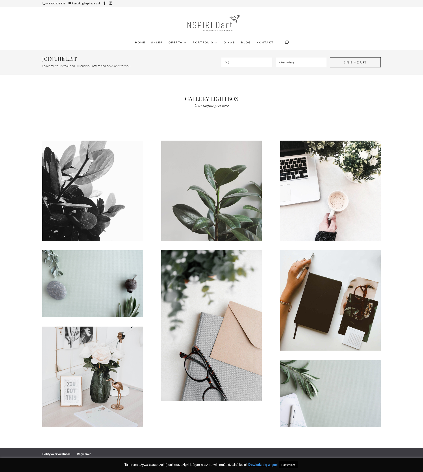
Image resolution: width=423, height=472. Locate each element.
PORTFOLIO (203, 42)
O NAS (229, 42)
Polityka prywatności (56, 454)
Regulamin (84, 454)
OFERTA (176, 42)
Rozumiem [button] (288, 464)
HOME (140, 42)
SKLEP (157, 42)
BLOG (246, 42)
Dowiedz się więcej (263, 464)
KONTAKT (265, 42)
